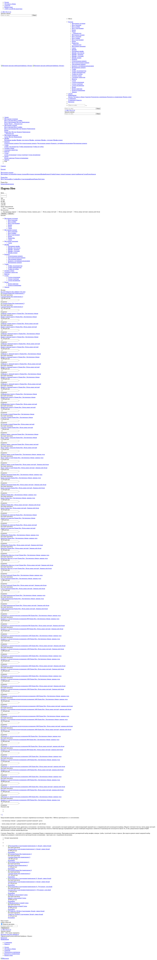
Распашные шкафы (78, 51)
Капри (74, 30)
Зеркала (74, 92)
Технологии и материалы (99, 97)
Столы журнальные (78, 82)
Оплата (70, 97)
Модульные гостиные (78, 23)
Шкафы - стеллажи (78, 56)
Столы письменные (78, 85)
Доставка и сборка (79, 97)
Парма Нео (75, 43)
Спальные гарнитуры (78, 77)
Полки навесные (77, 89)
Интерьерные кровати (79, 67)
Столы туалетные (77, 84)
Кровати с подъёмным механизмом (83, 66)
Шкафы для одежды (78, 53)
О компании (72, 100)
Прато (74, 31)
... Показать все (76, 33)
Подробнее (11, 852)
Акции (6, 117)
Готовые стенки (77, 75)
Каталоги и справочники (115, 97)
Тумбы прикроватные (78, 72)
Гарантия (88, 97)
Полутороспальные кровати (80, 62)
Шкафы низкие (76, 57)
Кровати (74, 59)
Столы (74, 80)
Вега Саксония (76, 25)
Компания (4, 938)
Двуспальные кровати (78, 64)
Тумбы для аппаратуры (79, 71)
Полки (74, 87)
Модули (18, 122)
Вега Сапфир (76, 26)
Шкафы (74, 49)
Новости (79, 100)
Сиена (74, 48)
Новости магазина (8, 924)
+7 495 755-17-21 (6, 12)
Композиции (26, 122)
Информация (5, 939)
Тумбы (74, 69)
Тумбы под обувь (77, 74)
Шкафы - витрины (77, 54)
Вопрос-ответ (127, 97)
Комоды (74, 79)
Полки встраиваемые (78, 90)
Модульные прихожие (79, 46)
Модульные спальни (78, 35)
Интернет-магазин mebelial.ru (10, 934)
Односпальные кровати (79, 61)
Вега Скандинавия (77, 28)
